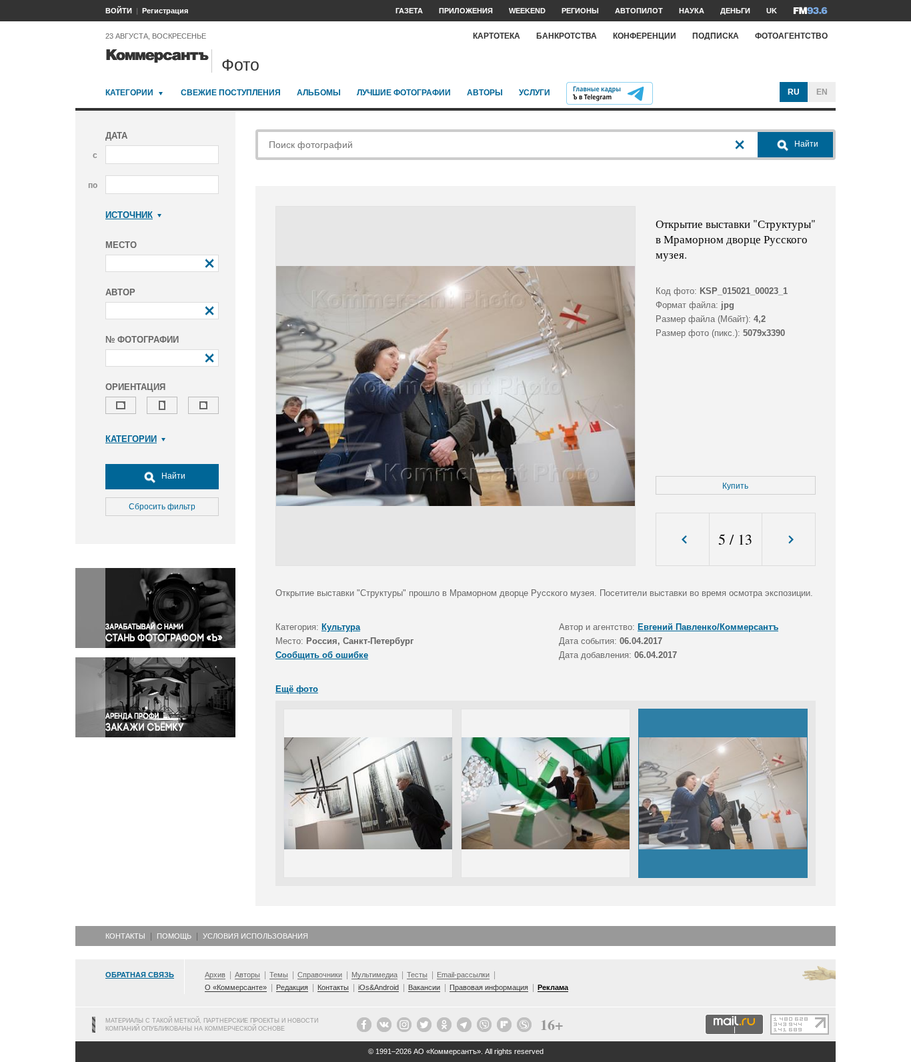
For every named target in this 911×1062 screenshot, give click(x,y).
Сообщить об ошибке (321, 655)
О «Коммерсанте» (236, 987)
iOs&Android (378, 987)
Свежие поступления (231, 92)
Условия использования (255, 936)
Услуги (534, 92)
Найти (172, 476)
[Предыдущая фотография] (682, 539)
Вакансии (424, 987)
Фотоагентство (791, 36)
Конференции (644, 36)
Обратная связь (139, 975)
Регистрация (165, 11)
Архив (215, 975)
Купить (735, 486)
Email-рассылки (463, 975)
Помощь (174, 936)
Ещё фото (296, 689)
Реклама (553, 987)
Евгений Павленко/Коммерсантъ (708, 627)
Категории (129, 92)
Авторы (485, 92)
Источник (129, 215)
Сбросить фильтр (162, 506)
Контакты (125, 936)
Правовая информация (488, 987)
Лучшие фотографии (404, 92)
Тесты (417, 975)
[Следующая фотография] (788, 539)
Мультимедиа (374, 975)
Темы (278, 975)
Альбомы (319, 92)
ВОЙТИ (118, 11)
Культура (340, 627)
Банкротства (566, 36)
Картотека (496, 36)
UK (771, 11)
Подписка (715, 36)
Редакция (292, 987)
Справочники (319, 975)
